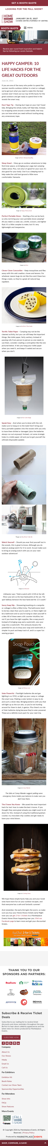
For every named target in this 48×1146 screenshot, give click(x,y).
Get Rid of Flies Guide (26, 326)
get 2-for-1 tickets (20, 916)
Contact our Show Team (11, 1085)
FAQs (4, 1103)
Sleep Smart (7, 163)
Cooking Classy (27, 893)
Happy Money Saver (26, 210)
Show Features (8, 1107)
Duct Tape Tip (7, 105)
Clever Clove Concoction (12, 271)
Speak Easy (6, 423)
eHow (26, 265)
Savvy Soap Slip (8, 605)
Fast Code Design (26, 417)
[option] (24, 42)
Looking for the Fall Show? (24, 9)
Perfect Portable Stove (11, 216)
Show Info (6, 1099)
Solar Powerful (8, 693)
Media (4, 1060)
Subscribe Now (11, 1037)
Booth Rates (7, 1081)
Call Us (5, 1068)
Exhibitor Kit (7, 1077)
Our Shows (6, 1056)
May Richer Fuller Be (27, 537)
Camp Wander (26, 788)
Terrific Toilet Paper (10, 332)
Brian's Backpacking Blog (26, 157)
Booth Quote (9, 28)
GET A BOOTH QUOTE (24, 3)
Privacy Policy (28, 1133)
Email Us (5, 1064)
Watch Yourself (8, 542)
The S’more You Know (11, 804)
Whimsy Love (26, 688)
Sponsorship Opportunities (13, 1089)
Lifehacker (26, 588)
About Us (6, 1052)
